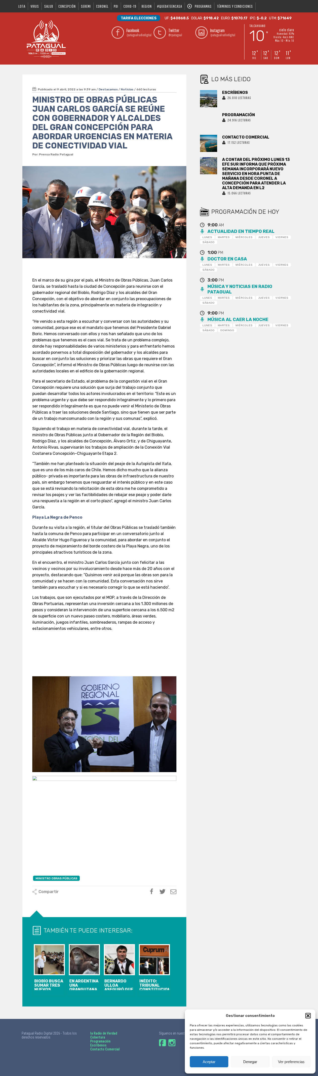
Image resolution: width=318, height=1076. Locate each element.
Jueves (264, 237)
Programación (100, 1041)
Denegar (250, 1062)
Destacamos (108, 89)
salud (48, 6)
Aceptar (209, 1062)
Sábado (208, 242)
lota (21, 6)
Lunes (207, 237)
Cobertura (97, 1037)
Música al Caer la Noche (237, 319)
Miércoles (244, 237)
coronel (102, 6)
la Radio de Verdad (103, 1033)
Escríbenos (98, 1045)
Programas (203, 6)
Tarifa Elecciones (139, 18)
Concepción (67, 6)
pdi (116, 6)
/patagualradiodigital (138, 32)
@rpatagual (175, 32)
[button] (308, 1015)
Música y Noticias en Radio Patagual (239, 289)
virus (35, 6)
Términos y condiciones (235, 6)
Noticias (127, 89)
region (147, 6)
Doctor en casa (227, 259)
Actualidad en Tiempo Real (241, 231)
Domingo (227, 330)
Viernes (282, 237)
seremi (86, 6)
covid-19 (129, 6)
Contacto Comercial (105, 1049)
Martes (224, 237)
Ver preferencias (291, 1062)
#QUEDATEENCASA (169, 6)
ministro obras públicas (56, 878)
